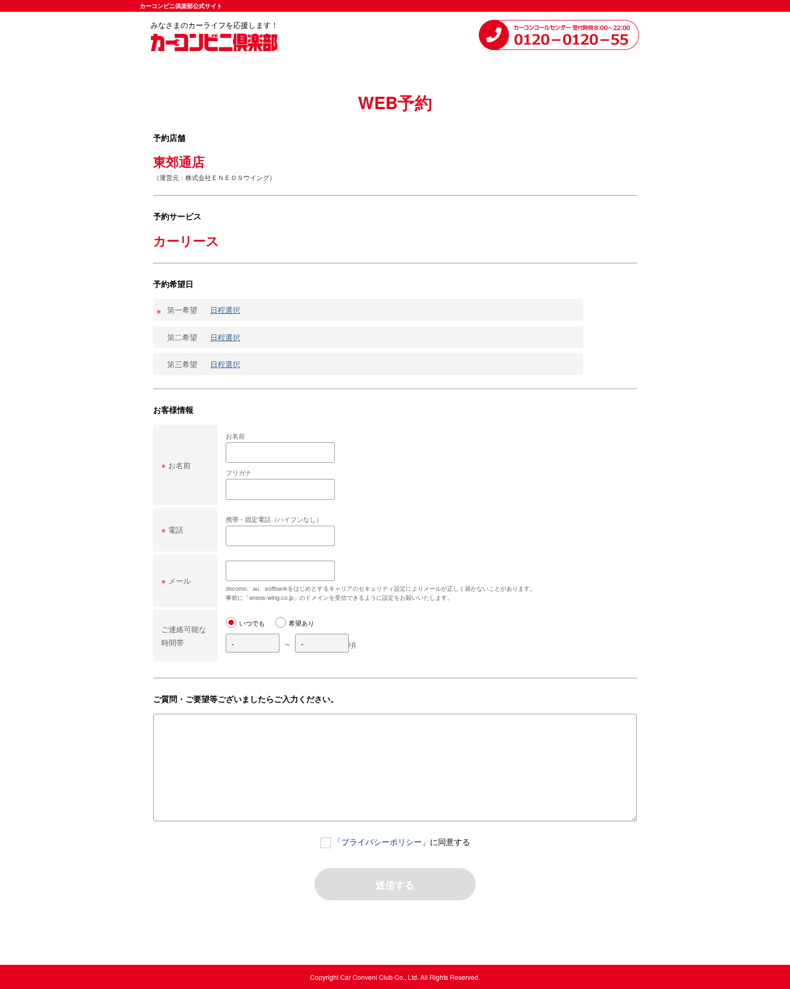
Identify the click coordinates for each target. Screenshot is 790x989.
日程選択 (225, 309)
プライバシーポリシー (381, 841)
